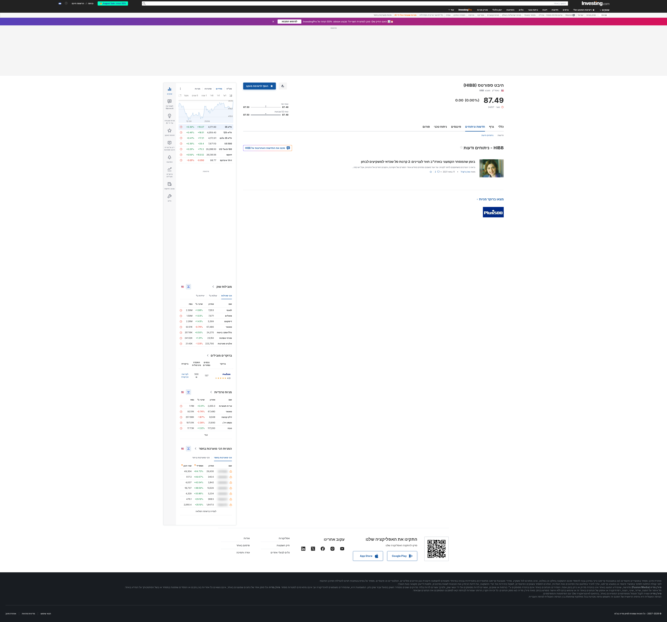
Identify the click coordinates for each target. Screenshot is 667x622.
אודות (247, 538)
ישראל (580, 15)
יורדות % (200, 295)
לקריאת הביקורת (185, 375)
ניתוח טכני (440, 126)
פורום (426, 126)
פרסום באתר (243, 545)
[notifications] (66, 3)
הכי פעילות (226, 295)
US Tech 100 (225, 149)
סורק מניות (482, 10)
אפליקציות (284, 538)
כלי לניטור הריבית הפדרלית (431, 15)
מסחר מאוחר (530, 15)
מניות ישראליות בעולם (511, 15)
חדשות (501, 135)
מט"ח (229, 88)
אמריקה (480, 15)
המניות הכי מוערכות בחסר (215, 448)
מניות (604, 15)
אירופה (471, 15)
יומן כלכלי (497, 10)
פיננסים (456, 126)
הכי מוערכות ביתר (201, 457)
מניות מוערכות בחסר (383, 15)
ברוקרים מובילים (221, 355)
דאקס (229, 154)
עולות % (213, 295)
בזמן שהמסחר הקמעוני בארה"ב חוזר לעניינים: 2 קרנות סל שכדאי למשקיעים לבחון (418, 161)
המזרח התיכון (459, 15)
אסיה (448, 15)
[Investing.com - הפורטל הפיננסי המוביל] (595, 3)
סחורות (208, 88)
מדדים (219, 88)
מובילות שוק (224, 286)
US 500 (228, 143)
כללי (501, 126)
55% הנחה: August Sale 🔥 (113, 3)
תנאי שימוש (46, 613)
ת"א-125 (227, 132)
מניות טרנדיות (223, 392)
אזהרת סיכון (11, 613)
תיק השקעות (283, 545)
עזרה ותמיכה (243, 552)
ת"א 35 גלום (226, 138)
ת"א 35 (228, 127)
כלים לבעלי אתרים (280, 552)
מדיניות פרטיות (28, 613)
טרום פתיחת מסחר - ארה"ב (550, 15)
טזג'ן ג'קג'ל (465, 171)
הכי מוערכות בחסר (223, 457)
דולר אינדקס (226, 160)
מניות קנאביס (493, 15)
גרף (491, 126)
